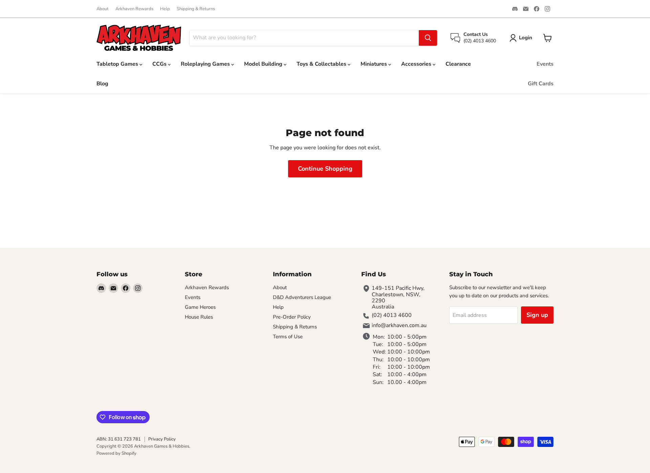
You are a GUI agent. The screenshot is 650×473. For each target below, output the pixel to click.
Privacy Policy (162, 439)
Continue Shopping (325, 169)
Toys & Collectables (322, 64)
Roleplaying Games (206, 64)
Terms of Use (288, 336)
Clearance (458, 64)
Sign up (537, 315)
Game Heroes (200, 307)
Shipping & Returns (196, 9)
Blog (102, 83)
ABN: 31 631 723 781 (118, 439)
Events (545, 64)
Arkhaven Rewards (134, 9)
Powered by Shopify (116, 453)
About (102, 9)
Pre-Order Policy (292, 317)
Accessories (417, 64)
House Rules (199, 317)
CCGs (160, 64)
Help (165, 9)
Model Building (264, 64)
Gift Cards (541, 83)
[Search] (428, 38)
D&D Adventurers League (302, 297)
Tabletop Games (117, 64)
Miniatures (374, 64)
